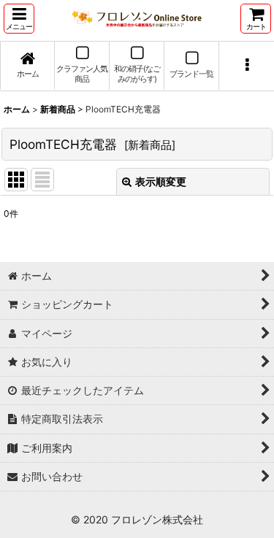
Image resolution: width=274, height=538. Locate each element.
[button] (19, 19)
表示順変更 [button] (160, 181)
